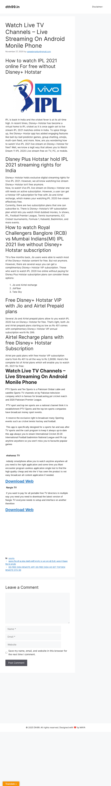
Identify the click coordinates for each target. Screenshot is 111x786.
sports (11, 558)
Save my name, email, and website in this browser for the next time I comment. (37, 653)
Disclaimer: (97, 6)
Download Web (19, 481)
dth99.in (12, 7)
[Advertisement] (37, 534)
